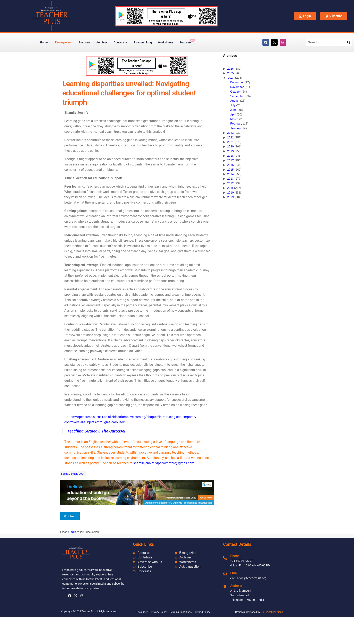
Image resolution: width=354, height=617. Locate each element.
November (237, 86)
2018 (230, 155)
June (233, 109)
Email (234, 573)
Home (44, 42)
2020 (230, 146)
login (73, 531)
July (232, 105)
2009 (230, 197)
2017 (230, 160)
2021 (230, 142)
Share (72, 516)
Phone (234, 556)
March (234, 119)
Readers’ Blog (143, 42)
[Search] (349, 42)
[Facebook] (265, 42)
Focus (64, 473)
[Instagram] (283, 42)
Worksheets (165, 42)
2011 (230, 187)
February (236, 123)
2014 (230, 174)
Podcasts (186, 41)
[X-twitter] (274, 42)
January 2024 (77, 473)
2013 (230, 178)
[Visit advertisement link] (137, 65)
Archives (102, 42)
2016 (230, 164)
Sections (84, 42)
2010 (230, 192)
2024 (231, 77)
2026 (230, 68)
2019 (230, 151)
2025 (230, 73)
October (235, 91)
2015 (230, 169)
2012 (230, 183)
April (233, 114)
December (237, 82)
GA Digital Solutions (272, 612)
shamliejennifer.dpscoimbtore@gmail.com (163, 463)
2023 (230, 132)
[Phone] (225, 558)
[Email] (225, 574)
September (237, 96)
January (235, 128)
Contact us (121, 42)
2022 (230, 137)
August (234, 100)
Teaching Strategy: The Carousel (96, 431)
